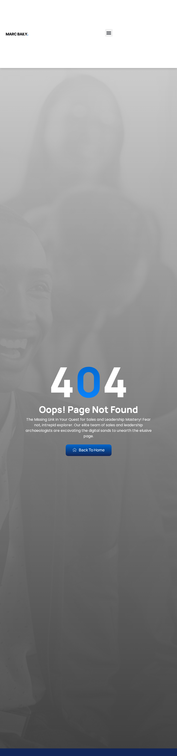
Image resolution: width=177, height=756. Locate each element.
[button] (109, 33)
